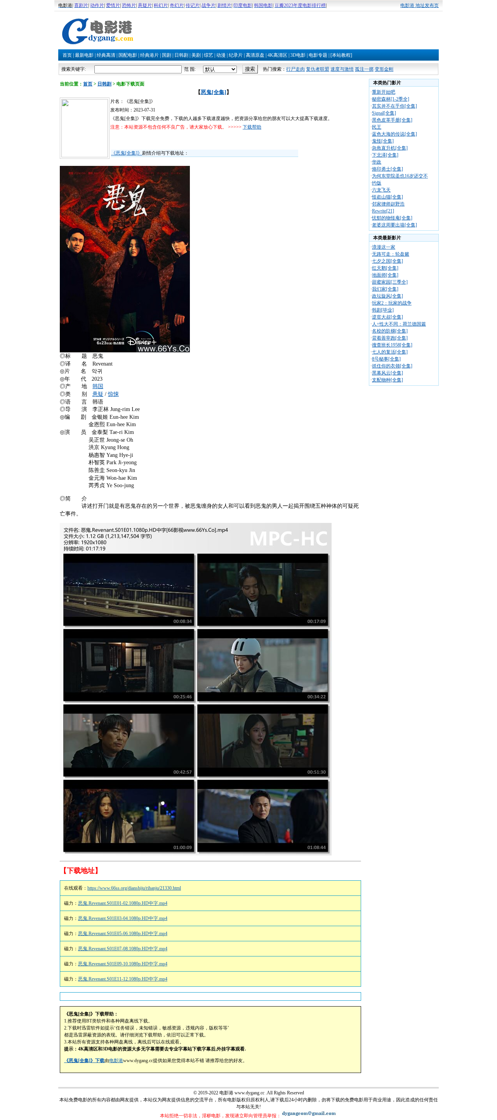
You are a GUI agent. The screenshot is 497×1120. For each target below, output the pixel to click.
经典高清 (106, 55)
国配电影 (127, 55)
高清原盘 (255, 55)
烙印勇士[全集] (387, 169)
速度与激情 (342, 69)
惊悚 (113, 394)
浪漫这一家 (383, 247)
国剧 (166, 55)
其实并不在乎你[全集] (394, 106)
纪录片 (236, 55)
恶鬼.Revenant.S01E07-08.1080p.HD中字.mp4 (122, 948)
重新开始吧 (383, 92)
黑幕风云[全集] (387, 373)
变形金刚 (384, 69)
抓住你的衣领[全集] (392, 366)
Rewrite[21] (383, 211)
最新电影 (84, 55)
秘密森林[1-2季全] (390, 99)
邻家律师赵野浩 (388, 204)
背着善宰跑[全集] (390, 338)
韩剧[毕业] (383, 310)
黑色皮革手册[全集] (392, 120)
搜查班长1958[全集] (392, 345)
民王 (376, 127)
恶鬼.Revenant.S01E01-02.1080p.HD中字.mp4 (122, 903)
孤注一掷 (364, 69)
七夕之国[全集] (387, 261)
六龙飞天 (381, 190)
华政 (376, 162)
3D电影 (298, 55)
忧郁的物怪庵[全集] (392, 218)
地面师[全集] (385, 275)
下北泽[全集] (385, 155)
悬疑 (97, 394)
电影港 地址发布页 (419, 5)
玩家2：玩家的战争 (392, 303)
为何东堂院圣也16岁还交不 (400, 176)
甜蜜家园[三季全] (390, 282)
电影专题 (318, 55)
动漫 (221, 55)
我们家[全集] (385, 289)
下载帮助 (252, 127)
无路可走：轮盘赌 (390, 254)
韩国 (97, 386)
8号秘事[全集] (386, 359)
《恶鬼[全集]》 (126, 153)
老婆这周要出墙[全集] (394, 225)
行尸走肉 (295, 69)
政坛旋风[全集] (387, 296)
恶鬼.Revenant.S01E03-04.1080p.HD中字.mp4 (122, 918)
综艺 (208, 55)
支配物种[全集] (387, 380)
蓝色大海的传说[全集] (394, 134)
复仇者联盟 (317, 69)
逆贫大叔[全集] (387, 317)
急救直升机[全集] (390, 148)
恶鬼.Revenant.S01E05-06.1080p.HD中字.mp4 (122, 933)
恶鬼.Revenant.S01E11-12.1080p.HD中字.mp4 (122, 979)
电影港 (116, 1060)
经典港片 (149, 55)
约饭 (376, 183)
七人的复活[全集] (390, 352)
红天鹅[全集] (385, 268)
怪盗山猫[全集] (387, 197)
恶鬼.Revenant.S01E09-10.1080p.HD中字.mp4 (122, 964)
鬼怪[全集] (383, 141)
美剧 (196, 55)
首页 (67, 55)
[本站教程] (341, 55)
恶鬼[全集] (213, 92)
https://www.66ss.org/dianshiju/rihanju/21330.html (134, 888)
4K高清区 (277, 55)
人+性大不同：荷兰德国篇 (399, 324)
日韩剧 (181, 55)
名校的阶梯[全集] (390, 331)
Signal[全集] (384, 113)
